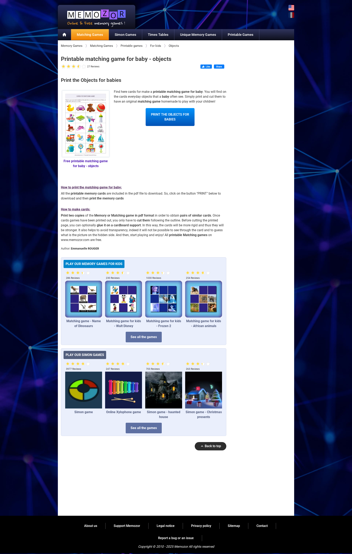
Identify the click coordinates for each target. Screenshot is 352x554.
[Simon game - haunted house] (163, 390)
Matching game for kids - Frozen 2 (163, 323)
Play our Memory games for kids (94, 264)
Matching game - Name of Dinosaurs (83, 323)
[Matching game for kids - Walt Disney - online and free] (123, 299)
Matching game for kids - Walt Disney (123, 323)
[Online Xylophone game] (123, 390)
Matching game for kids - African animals (203, 323)
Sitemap (234, 526)
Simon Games (125, 35)
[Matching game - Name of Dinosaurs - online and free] (83, 299)
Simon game (83, 412)
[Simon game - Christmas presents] (203, 390)
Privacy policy (201, 526)
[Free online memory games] (96, 17)
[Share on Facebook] (219, 67)
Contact (262, 526)
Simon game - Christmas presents (204, 414)
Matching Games (90, 35)
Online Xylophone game (123, 412)
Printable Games (240, 35)
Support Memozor (127, 526)
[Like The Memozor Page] (206, 67)
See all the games (144, 337)
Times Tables (158, 35)
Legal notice (166, 526)
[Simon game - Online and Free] (83, 390)
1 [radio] (63, 66)
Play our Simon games (85, 355)
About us (90, 526)
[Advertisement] (143, 485)
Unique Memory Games (198, 35)
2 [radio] (66, 66)
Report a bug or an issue (176, 538)
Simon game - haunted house (163, 414)
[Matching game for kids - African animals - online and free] (203, 299)
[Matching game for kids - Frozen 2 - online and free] (163, 299)
